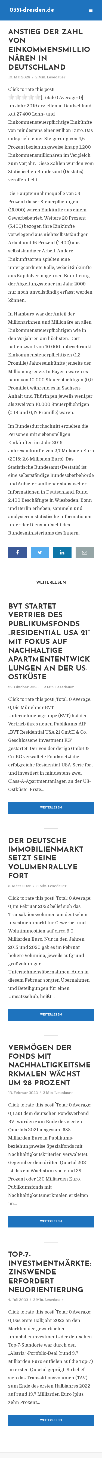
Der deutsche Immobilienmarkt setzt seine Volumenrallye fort (45, 858)
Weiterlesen (51, 807)
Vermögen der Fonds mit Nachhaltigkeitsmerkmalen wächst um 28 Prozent (49, 1065)
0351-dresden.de (32, 10)
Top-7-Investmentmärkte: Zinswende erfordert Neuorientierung (49, 1272)
